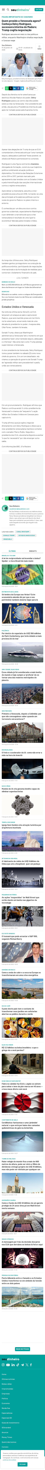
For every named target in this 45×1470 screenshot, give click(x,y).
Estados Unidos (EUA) (27, 535)
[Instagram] (3, 1364)
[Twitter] (27, 1364)
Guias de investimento (10, 1423)
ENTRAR (39, 9)
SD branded (6, 1427)
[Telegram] (22, 1364)
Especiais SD (7, 1418)
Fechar (22, 1464)
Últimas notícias (8, 1379)
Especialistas (7, 1413)
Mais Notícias (22, 1349)
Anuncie (5, 1432)
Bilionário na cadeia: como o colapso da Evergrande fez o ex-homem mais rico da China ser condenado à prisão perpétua (22, 297)
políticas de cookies (9, 1460)
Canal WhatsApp (22, 532)
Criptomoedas (7, 1389)
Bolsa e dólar (7, 1384)
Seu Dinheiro (7, 45)
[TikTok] (17, 1364)
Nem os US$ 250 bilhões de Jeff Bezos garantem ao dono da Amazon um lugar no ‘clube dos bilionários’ (22, 286)
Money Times (7, 1437)
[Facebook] (31, 1364)
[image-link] (22, 574)
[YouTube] (8, 1364)
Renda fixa (6, 1408)
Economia (6, 1403)
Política (5, 1398)
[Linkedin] (13, 1364)
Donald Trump (9, 535)
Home (4, 1374)
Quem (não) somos (9, 1442)
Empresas (6, 1394)
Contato (5, 1447)
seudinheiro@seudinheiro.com (19, 509)
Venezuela (7, 539)
